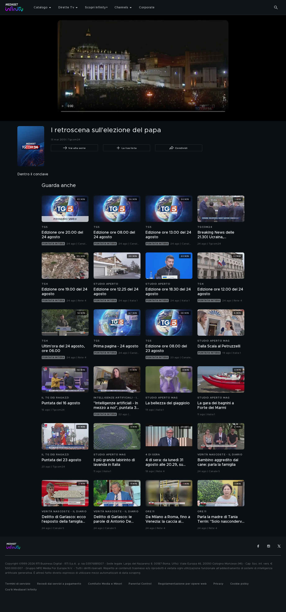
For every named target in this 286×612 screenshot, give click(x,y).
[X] (279, 546)
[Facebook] (258, 546)
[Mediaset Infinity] (14, 7)
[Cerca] (275, 7)
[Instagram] (269, 546)
